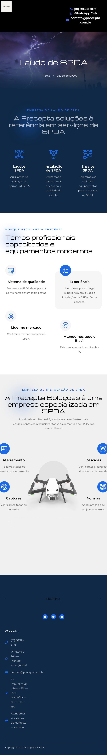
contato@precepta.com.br (27, 672)
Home (46, 75)
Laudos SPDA (19, 168)
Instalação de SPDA (53, 168)
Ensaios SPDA (87, 168)
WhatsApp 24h (85, 13)
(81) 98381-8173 (85, 9)
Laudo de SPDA (53, 62)
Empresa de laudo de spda (53, 110)
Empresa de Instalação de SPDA (53, 389)
